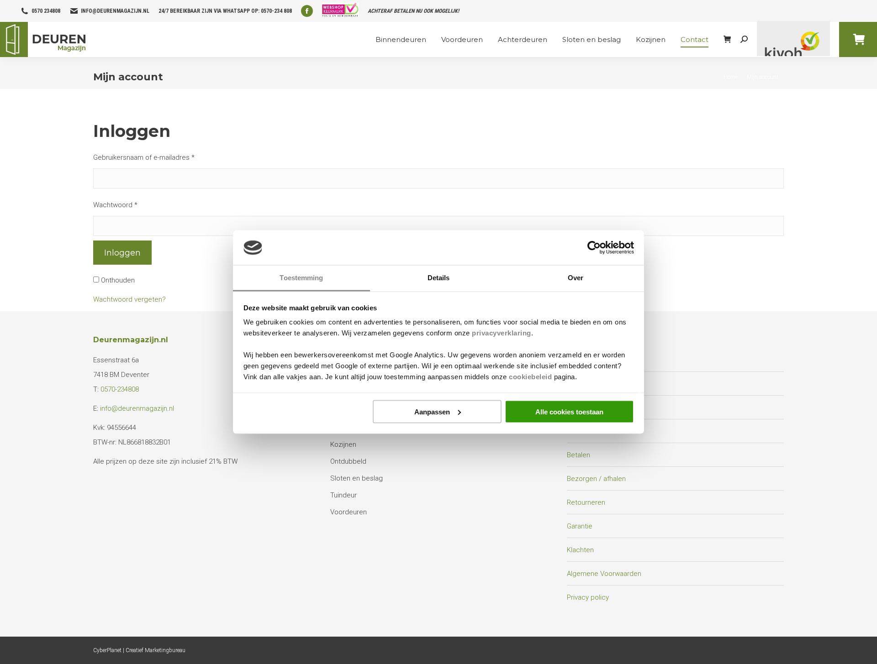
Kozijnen (343, 444)
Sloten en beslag (356, 478)
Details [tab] (439, 278)
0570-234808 (119, 389)
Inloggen (122, 253)
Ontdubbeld (348, 461)
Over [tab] (575, 278)
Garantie (579, 526)
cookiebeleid (530, 377)
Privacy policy (588, 597)
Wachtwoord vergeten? (129, 299)
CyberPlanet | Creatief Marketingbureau (139, 650)
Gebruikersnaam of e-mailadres (144, 157)
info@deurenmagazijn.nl (115, 11)
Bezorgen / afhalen (596, 479)
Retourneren (586, 502)
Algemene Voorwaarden (604, 574)
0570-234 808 (276, 11)
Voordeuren (348, 512)
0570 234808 (46, 11)
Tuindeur (343, 495)
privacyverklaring (501, 333)
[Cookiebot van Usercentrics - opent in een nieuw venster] (594, 248)
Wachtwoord (115, 205)
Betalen (578, 455)
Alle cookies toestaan (569, 411)
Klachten (580, 550)
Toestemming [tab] (301, 278)
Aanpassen (432, 411)
